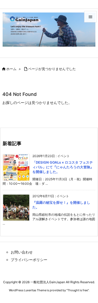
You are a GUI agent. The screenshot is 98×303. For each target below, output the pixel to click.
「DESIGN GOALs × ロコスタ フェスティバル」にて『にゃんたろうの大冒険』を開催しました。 (63, 167)
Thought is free (77, 290)
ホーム (11, 69)
